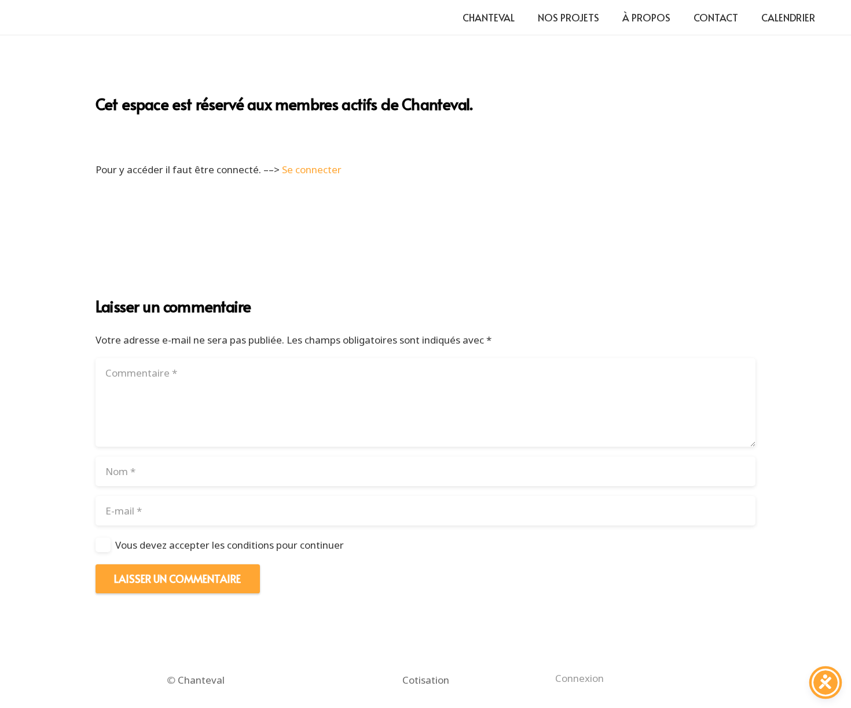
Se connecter (312, 169)
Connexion (579, 678)
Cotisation (425, 680)
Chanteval (201, 680)
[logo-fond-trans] (49, 18)
